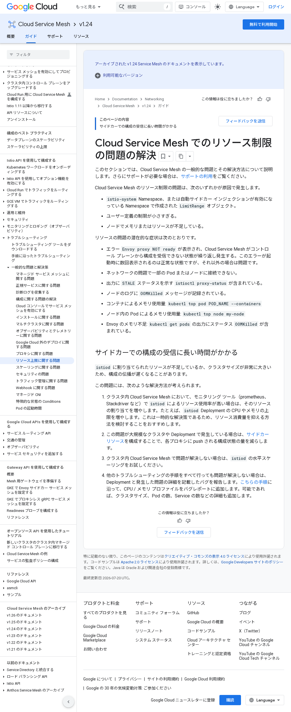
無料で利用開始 (263, 24)
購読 (230, 700)
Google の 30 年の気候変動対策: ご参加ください (128, 688)
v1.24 (85, 24)
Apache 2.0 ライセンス (140, 562)
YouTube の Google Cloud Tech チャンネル (259, 656)
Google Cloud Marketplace (95, 637)
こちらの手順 (253, 482)
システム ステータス (153, 640)
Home (100, 99)
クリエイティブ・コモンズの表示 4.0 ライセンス (204, 556)
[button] (37, 74)
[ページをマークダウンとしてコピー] (181, 156)
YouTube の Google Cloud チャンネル (256, 642)
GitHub (193, 613)
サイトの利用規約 (163, 679)
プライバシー (130, 679)
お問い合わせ (95, 649)
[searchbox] (38, 54)
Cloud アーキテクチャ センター (209, 642)
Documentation (125, 99)
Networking (154, 99)
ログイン (276, 7)
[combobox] (144, 7)
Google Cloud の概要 (205, 622)
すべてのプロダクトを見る (104, 615)
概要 (11, 36)
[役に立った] (259, 99)
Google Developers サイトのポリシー (252, 562)
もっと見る (86, 6)
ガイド (31, 36)
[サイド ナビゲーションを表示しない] (68, 701)
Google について (98, 679)
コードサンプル (201, 631)
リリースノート (149, 631)
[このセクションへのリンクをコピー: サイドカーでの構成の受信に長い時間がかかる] (243, 353)
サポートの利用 (197, 176)
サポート (55, 36)
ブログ (245, 613)
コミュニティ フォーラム (157, 613)
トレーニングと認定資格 (209, 653)
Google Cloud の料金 (101, 626)
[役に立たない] (268, 99)
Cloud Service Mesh (44, 24)
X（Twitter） (251, 631)
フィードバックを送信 (245, 121)
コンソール (196, 6)
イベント (247, 622)
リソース (81, 36)
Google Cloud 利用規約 (204, 679)
